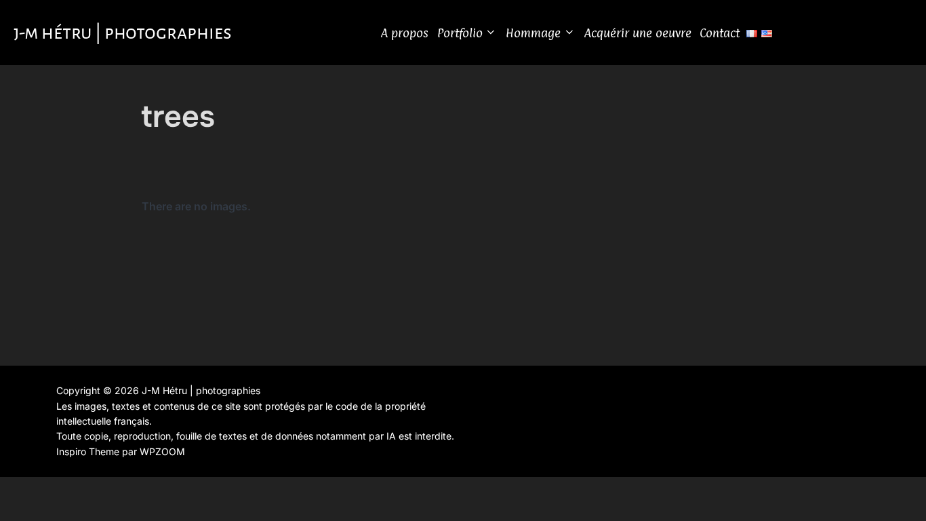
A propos (404, 33)
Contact (720, 33)
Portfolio (460, 33)
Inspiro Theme (87, 451)
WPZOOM (162, 451)
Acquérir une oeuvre (637, 33)
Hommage (533, 33)
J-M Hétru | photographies (123, 32)
